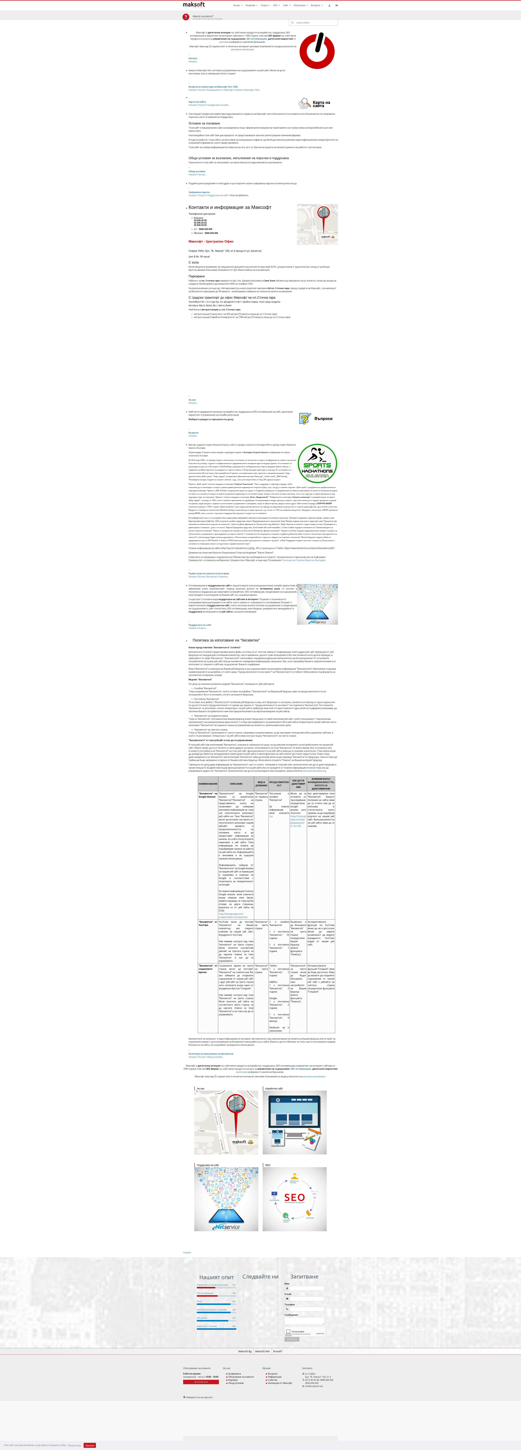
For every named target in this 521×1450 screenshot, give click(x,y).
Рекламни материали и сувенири (212, 1309)
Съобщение (291, 1314)
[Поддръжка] (226, 1199)
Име (287, 1283)
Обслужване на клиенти (241, 1376)
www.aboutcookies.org (314, 770)
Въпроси (316, 5)
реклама (224, 41)
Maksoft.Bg (245, 1351)
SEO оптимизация (205, 1293)
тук (271, 816)
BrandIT (278, 1351)
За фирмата (234, 1373)
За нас (236, 5)
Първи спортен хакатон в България (209, 573)
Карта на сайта (197, 101)
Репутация (300, 5)
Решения (251, 5)
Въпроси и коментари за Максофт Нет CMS (213, 86)
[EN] (336, 5)
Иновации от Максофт (280, 1383)
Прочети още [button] (74, 1445)
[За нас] (226, 1123)
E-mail (288, 1294)
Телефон (290, 1304)
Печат (199, 1301)
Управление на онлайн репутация (212, 1285)
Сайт (286, 5)
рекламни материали (242, 49)
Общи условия (197, 171)
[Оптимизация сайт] (295, 1199)
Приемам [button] (89, 1445)
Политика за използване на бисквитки (211, 1053)
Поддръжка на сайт (200, 624)
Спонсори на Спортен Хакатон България (303, 560)
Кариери (233, 1379)
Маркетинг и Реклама (207, 1326)
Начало (193, 58)
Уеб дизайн (202, 1318)
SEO (275, 5)
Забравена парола (199, 192)
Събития (272, 1379)
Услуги (264, 5)
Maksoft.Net (262, 1351)
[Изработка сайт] (295, 1123)
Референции (274, 1376)
